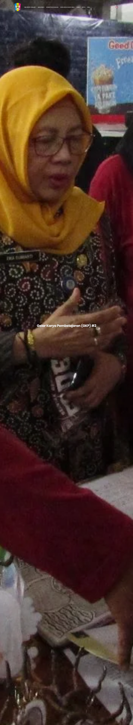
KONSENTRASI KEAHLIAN (52, 7)
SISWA (78, 7)
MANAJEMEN (41, 7)
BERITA (83, 7)
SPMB (88, 7)
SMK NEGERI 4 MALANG (29, 7)
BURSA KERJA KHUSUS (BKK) (67, 7)
